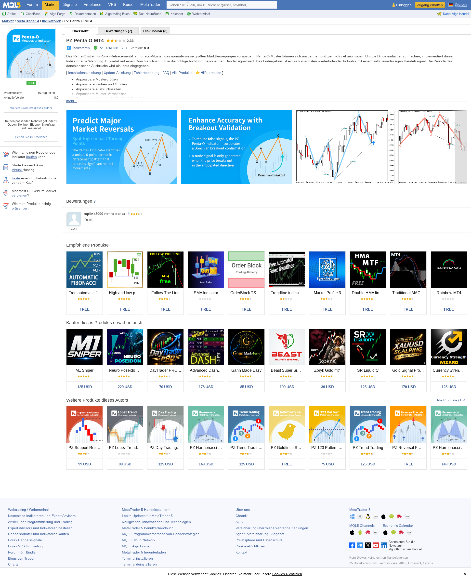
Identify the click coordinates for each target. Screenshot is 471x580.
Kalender (176, 14)
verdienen (19, 195)
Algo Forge (57, 14)
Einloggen (404, 5)
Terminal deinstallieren (139, 564)
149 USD (206, 464)
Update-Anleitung (117, 73)
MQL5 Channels (362, 525)
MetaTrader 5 (359, 510)
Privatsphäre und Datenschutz (259, 540)
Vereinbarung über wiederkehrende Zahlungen (272, 528)
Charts (13, 564)
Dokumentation (85, 14)
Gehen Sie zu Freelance (31, 137)
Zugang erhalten (430, 5)
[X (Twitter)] (368, 545)
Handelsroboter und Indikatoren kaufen (38, 534)
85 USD (246, 387)
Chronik (242, 516)
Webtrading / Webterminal (28, 510)
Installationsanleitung (84, 73)
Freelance (92, 4)
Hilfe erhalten (211, 73)
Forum (32, 4)
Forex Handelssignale (25, 540)
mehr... (71, 101)
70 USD (165, 387)
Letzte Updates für (147, 516)
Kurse (128, 4)
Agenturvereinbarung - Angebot (260, 534)
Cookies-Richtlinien (250, 546)
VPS (112, 4)
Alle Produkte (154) (452, 400)
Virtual (17, 170)
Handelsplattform (146, 510)
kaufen (31, 157)
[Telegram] (360, 545)
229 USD (125, 387)
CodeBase (33, 14)
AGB (239, 522)
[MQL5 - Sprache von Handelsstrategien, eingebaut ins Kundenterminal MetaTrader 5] (12, 5)
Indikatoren (81, 48)
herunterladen (144, 552)
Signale (70, 4)
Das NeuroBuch (150, 14)
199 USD (287, 387)
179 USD (408, 387)
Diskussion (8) (155, 31)
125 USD (84, 387)
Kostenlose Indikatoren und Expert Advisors (42, 516)
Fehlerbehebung (146, 73)
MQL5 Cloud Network (138, 540)
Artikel (11, 14)
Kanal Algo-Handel (456, 14)
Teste (16, 178)
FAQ (165, 73)
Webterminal (201, 14)
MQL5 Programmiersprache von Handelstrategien (160, 534)
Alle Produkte (182, 73)
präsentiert (20, 208)
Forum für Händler (22, 552)
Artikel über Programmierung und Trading (40, 522)
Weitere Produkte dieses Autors (31, 108)
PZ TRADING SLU (113, 48)
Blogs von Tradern (22, 558)
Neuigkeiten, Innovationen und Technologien (156, 522)
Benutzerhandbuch (147, 528)
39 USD (327, 387)
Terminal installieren (137, 558)
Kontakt (241, 552)
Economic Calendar (398, 525)
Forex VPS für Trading (25, 546)
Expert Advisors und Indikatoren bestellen (40, 528)
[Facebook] (352, 545)
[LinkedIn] (384, 545)
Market (50, 4)
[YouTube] (376, 545)
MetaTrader (150, 4)
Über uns (243, 510)
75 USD (327, 464)
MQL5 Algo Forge (135, 546)
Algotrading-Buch (117, 14)
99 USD (84, 464)
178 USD (206, 387)
